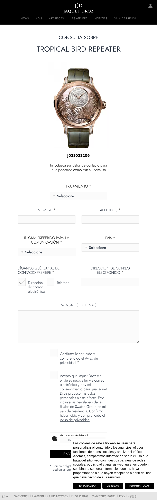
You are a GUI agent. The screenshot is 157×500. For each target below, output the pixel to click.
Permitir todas (139, 485)
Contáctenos (21, 496)
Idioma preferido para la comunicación (46, 240)
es (3, 496)
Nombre (47, 210)
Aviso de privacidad (75, 420)
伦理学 (132, 496)
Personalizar (86, 485)
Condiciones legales (104, 496)
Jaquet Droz (6, 8)
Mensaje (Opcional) (78, 305)
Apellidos (110, 210)
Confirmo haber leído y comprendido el (79, 358)
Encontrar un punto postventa (50, 496)
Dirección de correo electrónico (36, 287)
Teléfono (63, 282)
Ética (122, 496)
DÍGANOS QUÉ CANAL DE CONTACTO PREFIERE (39, 270)
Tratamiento (78, 186)
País (110, 238)
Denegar (113, 485)
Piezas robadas (79, 496)
